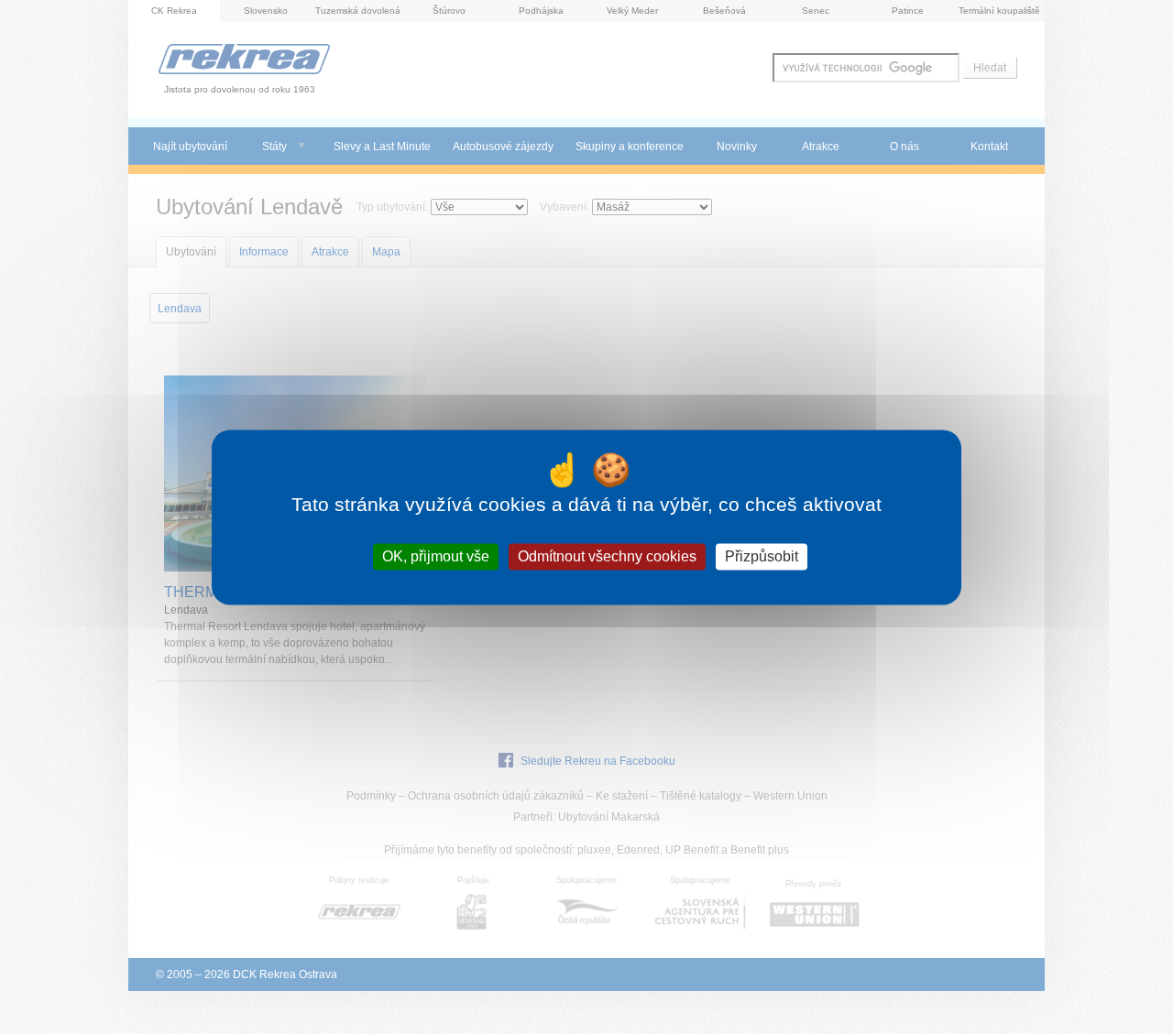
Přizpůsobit (761, 556)
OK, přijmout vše (435, 556)
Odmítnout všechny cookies (607, 556)
